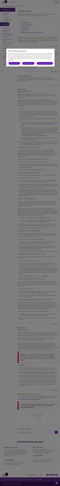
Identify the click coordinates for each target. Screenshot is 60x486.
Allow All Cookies (14, 63)
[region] (30, 58)
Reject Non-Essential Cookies (45, 63)
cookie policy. (11, 59)
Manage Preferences (28, 63)
